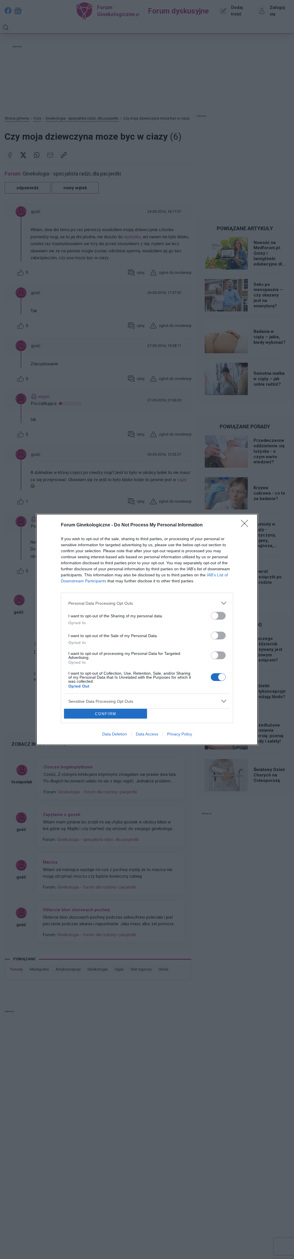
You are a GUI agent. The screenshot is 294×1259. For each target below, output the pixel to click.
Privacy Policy (179, 734)
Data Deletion (114, 734)
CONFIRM (105, 714)
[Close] (246, 525)
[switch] (218, 616)
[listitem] (147, 603)
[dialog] (147, 629)
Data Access (147, 734)
